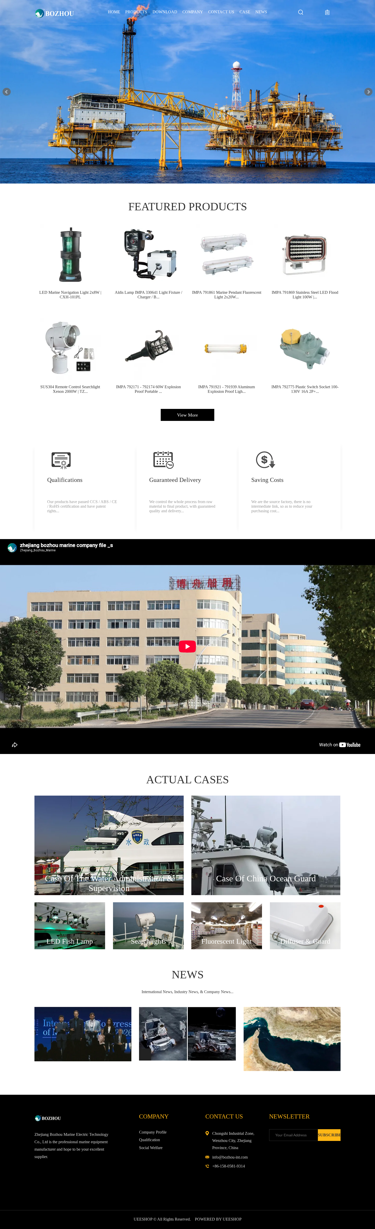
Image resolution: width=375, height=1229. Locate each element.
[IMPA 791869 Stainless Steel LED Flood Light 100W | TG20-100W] (305, 254)
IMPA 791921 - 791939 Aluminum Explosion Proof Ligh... (226, 389)
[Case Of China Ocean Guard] (266, 894)
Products (136, 12)
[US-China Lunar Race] (187, 1059)
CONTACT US (221, 12)
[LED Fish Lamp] (69, 948)
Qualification (149, 1140)
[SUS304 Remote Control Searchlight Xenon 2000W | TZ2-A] (70, 349)
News (261, 12)
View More (187, 415)
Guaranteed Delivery (175, 480)
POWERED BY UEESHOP (218, 1219)
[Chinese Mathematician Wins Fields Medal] (82, 1060)
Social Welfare (150, 1148)
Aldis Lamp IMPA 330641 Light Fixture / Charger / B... (148, 294)
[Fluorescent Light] (226, 948)
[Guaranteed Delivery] (163, 460)
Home (114, 12)
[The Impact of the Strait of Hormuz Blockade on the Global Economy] (292, 1070)
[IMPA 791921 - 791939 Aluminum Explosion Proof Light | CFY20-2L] (226, 349)
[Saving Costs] (265, 460)
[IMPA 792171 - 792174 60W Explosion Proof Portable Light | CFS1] (148, 349)
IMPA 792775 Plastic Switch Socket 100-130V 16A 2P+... (305, 389)
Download (165, 12)
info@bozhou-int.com (230, 1157)
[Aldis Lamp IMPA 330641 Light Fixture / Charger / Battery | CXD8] (148, 254)
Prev (7, 92)
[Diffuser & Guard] (305, 948)
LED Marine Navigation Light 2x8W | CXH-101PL (70, 294)
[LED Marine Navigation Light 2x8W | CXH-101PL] (70, 254)
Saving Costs (267, 480)
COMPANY (192, 12)
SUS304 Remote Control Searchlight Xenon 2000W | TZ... (70, 389)
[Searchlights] (148, 948)
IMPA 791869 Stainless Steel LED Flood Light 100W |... (305, 294)
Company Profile (153, 1132)
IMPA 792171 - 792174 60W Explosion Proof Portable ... (148, 389)
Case (245, 12)
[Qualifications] (61, 460)
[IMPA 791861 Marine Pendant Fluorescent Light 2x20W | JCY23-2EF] (226, 254)
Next (368, 92)
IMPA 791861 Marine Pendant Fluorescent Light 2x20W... (226, 294)
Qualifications (64, 480)
